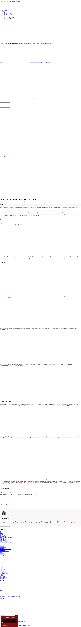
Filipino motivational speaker (13, 521)
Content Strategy (3, 535)
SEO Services (69, 521)
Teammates (2, 574)
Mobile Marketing (3, 547)
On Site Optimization (6, 566)
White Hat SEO (3, 578)
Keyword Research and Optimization (8, 563)
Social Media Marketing (4, 572)
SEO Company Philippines (9, 14)
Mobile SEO (2, 548)
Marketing (2, 546)
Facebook (23, 522)
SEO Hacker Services (6, 19)
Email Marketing (3, 539)
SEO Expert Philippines (6, 11)
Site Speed (4, 567)
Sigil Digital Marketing (50, 522)
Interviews (2, 545)
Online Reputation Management (5, 549)
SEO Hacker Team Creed (6, 15)
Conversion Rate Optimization (7, 561)
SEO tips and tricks (3, 569)
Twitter (33, 522)
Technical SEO (2, 575)
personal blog (48, 43)
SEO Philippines (5, 12)
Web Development (3, 577)
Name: (1, 101)
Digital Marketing (3, 538)
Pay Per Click (2, 550)
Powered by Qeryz (5, 625)
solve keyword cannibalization (38, 210)
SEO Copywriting (3, 555)
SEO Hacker (2, 556)
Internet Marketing (3, 544)
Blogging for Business (11, 215)
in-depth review (54, 210)
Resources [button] (4, 16)
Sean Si (1, 43)
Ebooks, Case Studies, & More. (9, 17)
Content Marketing (5, 560)
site (70, 214)
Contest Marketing (3, 536)
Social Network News (4, 573)
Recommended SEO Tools (9, 18)
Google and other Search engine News (6, 542)
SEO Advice (2, 553)
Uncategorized (2, 576)
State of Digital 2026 (5, 10)
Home (3, 9)
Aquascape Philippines (71, 522)
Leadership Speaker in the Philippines (30, 521)
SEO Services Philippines (8, 13)
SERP (9, 297)
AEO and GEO (2, 531)
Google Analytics (5, 562)
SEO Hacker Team (3, 557)
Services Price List (3, 571)
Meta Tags (4, 565)
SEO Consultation (3, 554)
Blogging (1, 533)
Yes (3, 620)
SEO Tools (2, 570)
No (3, 622)
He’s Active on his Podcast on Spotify (36, 62)
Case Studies (2, 534)
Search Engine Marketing (4, 551)
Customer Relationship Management (6, 537)
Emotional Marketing (3, 540)
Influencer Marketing (3, 543)
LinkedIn (28, 522)
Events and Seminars (3, 541)
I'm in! (8, 6)
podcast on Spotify (40, 43)
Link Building (4, 564)
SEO (1, 552)
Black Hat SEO (2, 532)
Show (12, 204)
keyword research (19, 481)
